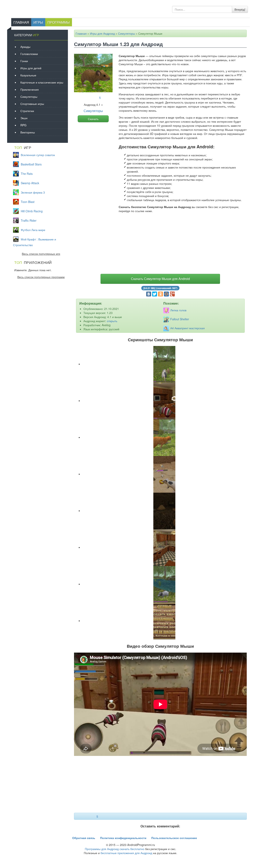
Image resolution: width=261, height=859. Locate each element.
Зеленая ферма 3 (33, 192)
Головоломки (29, 54)
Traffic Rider (28, 220)
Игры (38, 22)
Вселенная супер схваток (38, 155)
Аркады (25, 47)
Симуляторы (126, 33)
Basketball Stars (31, 164)
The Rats (27, 174)
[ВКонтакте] (148, 294)
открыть (112, 321)
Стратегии (27, 111)
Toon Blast (27, 202)
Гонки (24, 61)
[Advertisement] (160, 244)
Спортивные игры (32, 104)
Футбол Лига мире (33, 230)
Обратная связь (83, 838)
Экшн (24, 118)
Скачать (93, 119)
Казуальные (28, 75)
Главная (21, 22)
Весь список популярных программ (41, 277)
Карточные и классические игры (41, 82)
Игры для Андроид (102, 33)
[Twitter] (154, 294)
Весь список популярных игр (41, 254)
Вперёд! (239, 9)
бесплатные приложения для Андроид (126, 853)
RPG (23, 125)
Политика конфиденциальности (123, 838)
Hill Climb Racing (32, 211)
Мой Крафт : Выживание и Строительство (34, 242)
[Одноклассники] (160, 294)
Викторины (27, 132)
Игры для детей (30, 68)
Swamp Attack (30, 183)
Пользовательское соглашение (174, 838)
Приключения (29, 89)
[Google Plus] (172, 294)
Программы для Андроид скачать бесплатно (114, 849)
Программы (59, 22)
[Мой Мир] (166, 294)
